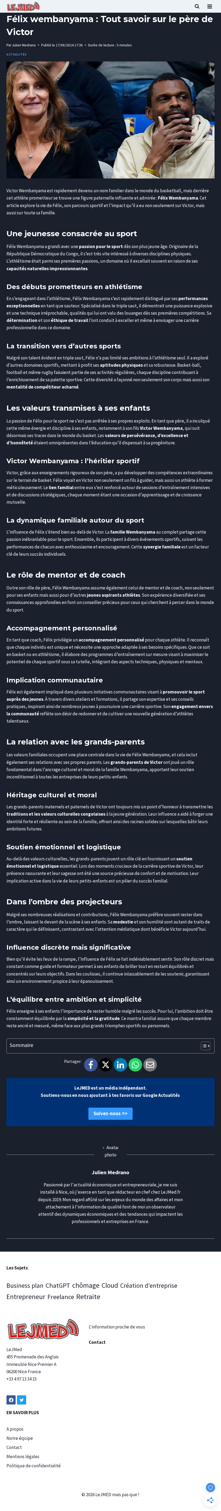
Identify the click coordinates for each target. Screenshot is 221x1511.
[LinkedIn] (120, 1065)
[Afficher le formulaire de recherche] (197, 6)
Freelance (60, 1297)
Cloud (110, 1285)
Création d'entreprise (148, 1285)
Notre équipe (19, 1438)
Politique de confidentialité (33, 1466)
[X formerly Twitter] (21, 1399)
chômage (85, 1285)
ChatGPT (58, 1285)
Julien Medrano (24, 45)
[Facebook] (91, 1065)
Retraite (88, 1296)
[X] (105, 1065)
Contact (14, 1447)
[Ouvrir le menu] (210, 6)
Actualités (16, 54)
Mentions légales (22, 1457)
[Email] (150, 1065)
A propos (14, 1429)
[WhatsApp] (135, 1065)
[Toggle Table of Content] (203, 1045)
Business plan (24, 1285)
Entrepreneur (25, 1296)
